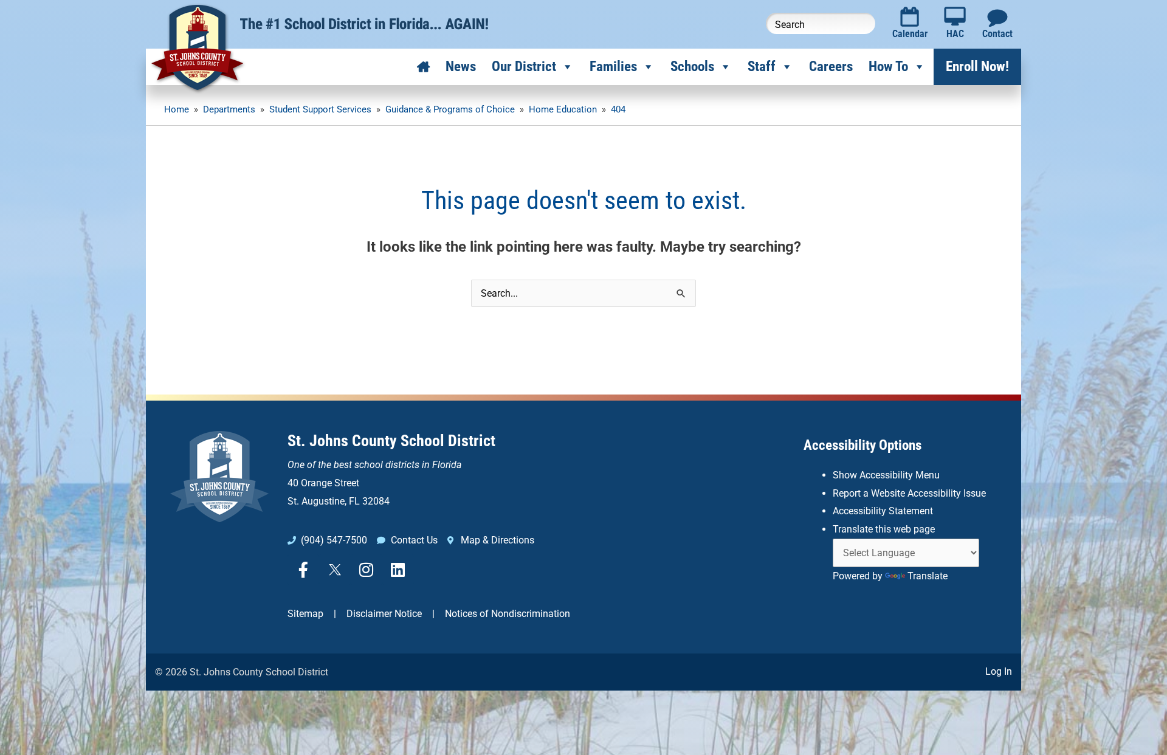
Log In (998, 671)
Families (613, 66)
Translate (927, 576)
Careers (831, 66)
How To (888, 66)
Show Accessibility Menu (886, 475)
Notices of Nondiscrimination (507, 613)
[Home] (423, 67)
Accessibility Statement (883, 511)
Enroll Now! (977, 66)
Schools (692, 66)
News (461, 66)
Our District (524, 66)
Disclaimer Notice (384, 613)
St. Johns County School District (391, 441)
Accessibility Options (862, 445)
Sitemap (305, 613)
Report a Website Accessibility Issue (909, 493)
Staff (762, 66)
